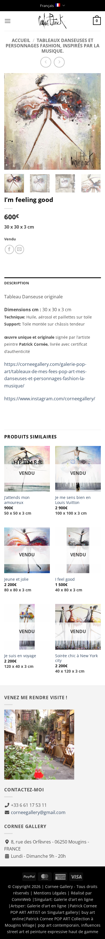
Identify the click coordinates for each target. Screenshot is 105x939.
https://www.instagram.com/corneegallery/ (49, 399)
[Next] (92, 121)
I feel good (65, 579)
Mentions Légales (50, 893)
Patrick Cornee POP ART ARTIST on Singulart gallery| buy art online (53, 912)
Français (47, 5)
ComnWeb (21, 899)
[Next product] (45, 62)
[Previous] (13, 121)
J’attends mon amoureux (17, 500)
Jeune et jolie (16, 579)
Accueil (21, 40)
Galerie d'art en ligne (73, 899)
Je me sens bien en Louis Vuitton (73, 500)
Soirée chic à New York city (76, 658)
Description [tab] (16, 282)
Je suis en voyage (20, 655)
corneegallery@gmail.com (38, 812)
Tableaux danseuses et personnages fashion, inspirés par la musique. (52, 45)
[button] (7, 21)
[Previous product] (59, 62)
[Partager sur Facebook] (9, 249)
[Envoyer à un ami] (19, 249)
